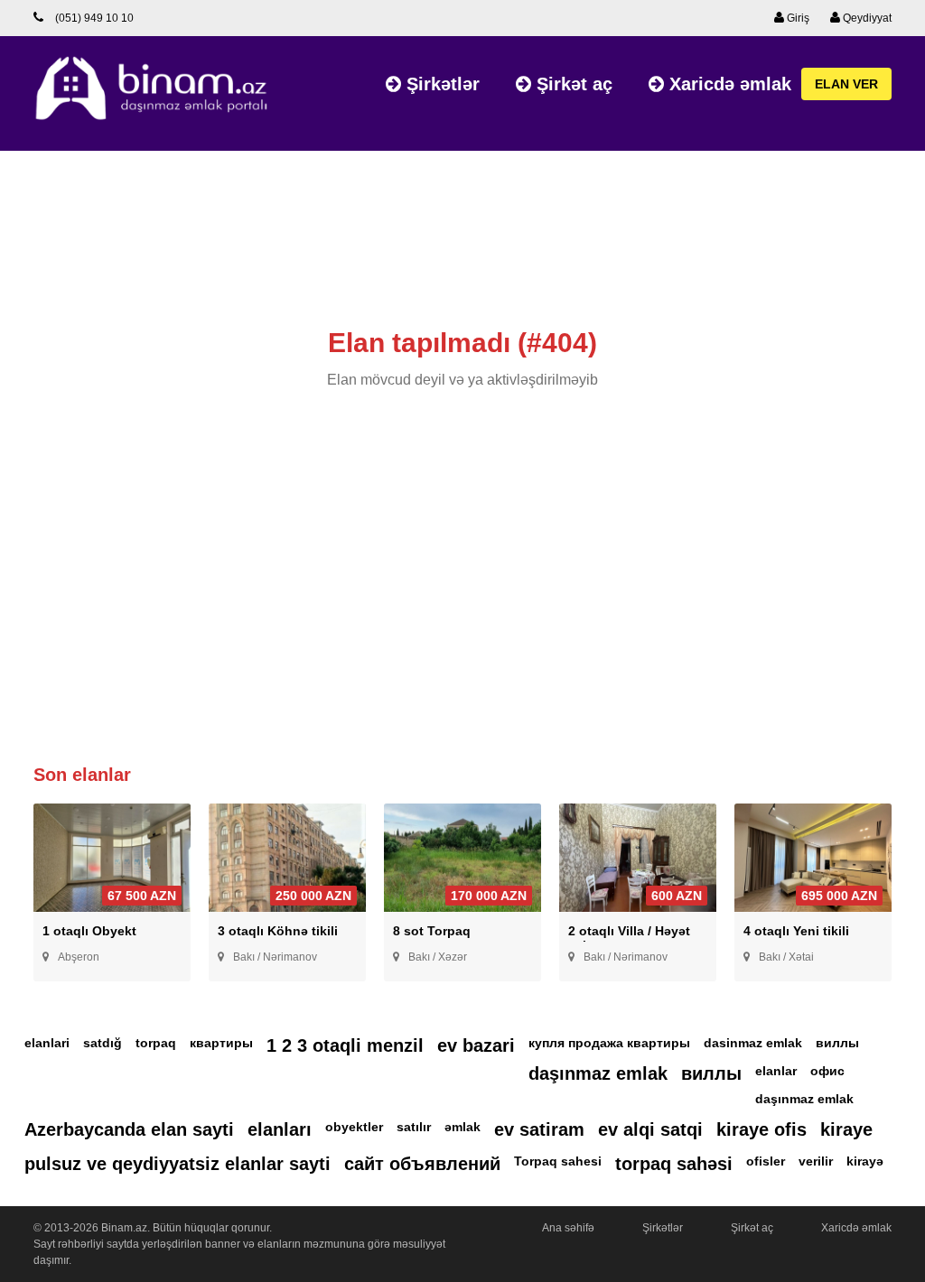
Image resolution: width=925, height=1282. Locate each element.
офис (827, 1071)
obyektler (354, 1126)
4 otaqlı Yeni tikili (796, 931)
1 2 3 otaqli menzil (345, 1045)
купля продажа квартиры (609, 1043)
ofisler (765, 1161)
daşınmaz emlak (598, 1073)
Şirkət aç (571, 84)
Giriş (796, 18)
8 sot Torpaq (432, 931)
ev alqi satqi (650, 1129)
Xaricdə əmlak (727, 84)
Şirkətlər (440, 84)
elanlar (776, 1071)
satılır (414, 1126)
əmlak (462, 1126)
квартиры (221, 1043)
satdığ (102, 1043)
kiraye (846, 1129)
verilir (816, 1161)
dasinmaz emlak (753, 1043)
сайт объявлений (422, 1164)
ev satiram (539, 1129)
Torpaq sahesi (558, 1161)
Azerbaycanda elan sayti (129, 1129)
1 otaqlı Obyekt (89, 931)
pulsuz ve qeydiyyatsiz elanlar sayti (177, 1164)
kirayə (864, 1161)
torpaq (155, 1043)
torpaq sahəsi (674, 1164)
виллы (837, 1043)
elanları (280, 1129)
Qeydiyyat (866, 18)
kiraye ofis (761, 1129)
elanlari (47, 1043)
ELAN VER (846, 84)
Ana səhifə (568, 1228)
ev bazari (476, 1045)
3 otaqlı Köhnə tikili (278, 931)
